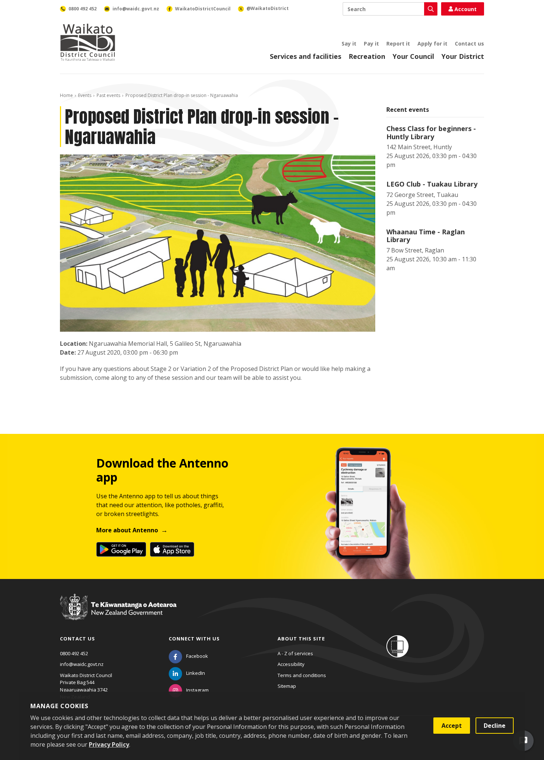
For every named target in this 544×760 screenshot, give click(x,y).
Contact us (469, 43)
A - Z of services (295, 653)
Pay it (371, 43)
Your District (462, 56)
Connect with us (194, 638)
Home (66, 95)
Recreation (367, 56)
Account (465, 9)
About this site (301, 638)
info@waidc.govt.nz (82, 664)
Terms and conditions (302, 675)
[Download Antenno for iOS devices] (172, 549)
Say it (349, 43)
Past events (108, 95)
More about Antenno (127, 530)
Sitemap (287, 686)
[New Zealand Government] (118, 614)
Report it (398, 43)
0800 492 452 (74, 653)
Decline (495, 726)
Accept (451, 726)
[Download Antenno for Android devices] (121, 549)
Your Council (413, 56)
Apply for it (432, 43)
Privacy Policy (109, 744)
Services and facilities (305, 56)
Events (84, 95)
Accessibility (291, 664)
